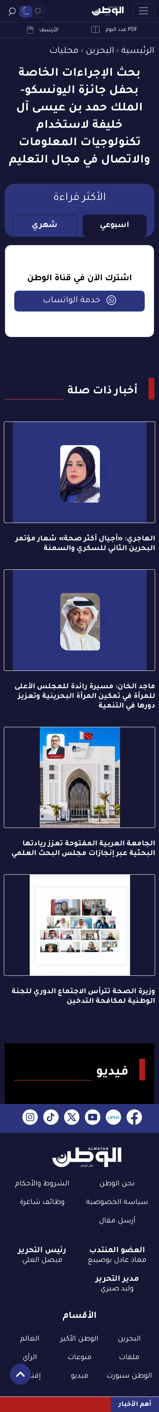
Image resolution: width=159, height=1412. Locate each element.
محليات (64, 51)
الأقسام (79, 1316)
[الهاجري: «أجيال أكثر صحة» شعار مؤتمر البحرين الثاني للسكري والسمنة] (79, 472)
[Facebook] (134, 1118)
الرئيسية (137, 51)
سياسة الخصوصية (117, 1203)
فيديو (79, 1376)
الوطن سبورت (129, 1376)
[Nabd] (113, 1118)
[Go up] (16, 1378)
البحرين (100, 51)
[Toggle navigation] (143, 11)
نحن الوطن (117, 1184)
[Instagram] (30, 1118)
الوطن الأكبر (79, 1339)
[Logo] (108, 11)
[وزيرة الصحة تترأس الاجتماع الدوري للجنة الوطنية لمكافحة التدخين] (79, 925)
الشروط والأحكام (42, 1184)
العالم (29, 1339)
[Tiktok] (51, 1118)
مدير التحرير (117, 1279)
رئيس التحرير (42, 1251)
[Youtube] (92, 1118)
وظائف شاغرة (42, 1203)
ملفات (129, 1358)
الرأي (29, 1358)
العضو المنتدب (117, 1251)
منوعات (80, 1358)
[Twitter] (72, 1118)
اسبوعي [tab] (114, 226)
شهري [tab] (45, 226)
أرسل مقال (117, 1221)
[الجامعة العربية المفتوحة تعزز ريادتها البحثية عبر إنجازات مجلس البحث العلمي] (79, 777)
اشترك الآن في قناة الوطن (79, 279)
